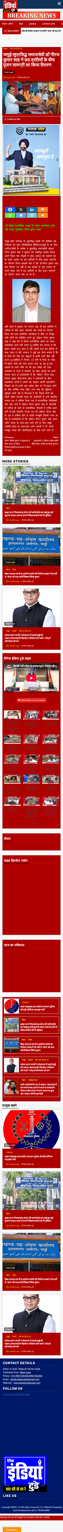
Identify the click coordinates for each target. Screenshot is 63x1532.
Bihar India (25, 1344)
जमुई (8, 603)
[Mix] (43, 181)
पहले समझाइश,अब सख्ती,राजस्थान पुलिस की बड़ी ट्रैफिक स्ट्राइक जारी (37, 980)
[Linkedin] (32, 181)
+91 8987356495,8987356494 (26, 1348)
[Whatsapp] (10, 187)
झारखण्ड (32, 24)
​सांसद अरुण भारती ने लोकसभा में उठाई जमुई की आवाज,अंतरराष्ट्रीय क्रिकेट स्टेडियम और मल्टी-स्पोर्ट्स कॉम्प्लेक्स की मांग (28, 610)
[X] (21, 181)
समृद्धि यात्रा (33, 1052)
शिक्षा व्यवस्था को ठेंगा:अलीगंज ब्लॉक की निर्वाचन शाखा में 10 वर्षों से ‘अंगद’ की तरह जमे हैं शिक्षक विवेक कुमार (31, 547)
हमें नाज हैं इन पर (16, 48)
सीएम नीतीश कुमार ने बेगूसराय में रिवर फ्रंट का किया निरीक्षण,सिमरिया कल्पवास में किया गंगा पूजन (17, 416)
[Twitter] (21, 187)
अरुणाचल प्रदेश (48, 24)
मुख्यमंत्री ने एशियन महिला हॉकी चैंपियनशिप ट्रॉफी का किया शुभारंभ (45, 413)
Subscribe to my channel (33, 672)
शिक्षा (14, 542)
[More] (43, 187)
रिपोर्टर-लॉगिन (7, 24)
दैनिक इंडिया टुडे (24, 77)
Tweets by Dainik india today (16, 1366)
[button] (35, 679)
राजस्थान (25, 974)
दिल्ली (14, 603)
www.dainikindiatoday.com (26, 1355)
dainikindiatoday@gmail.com (24, 1351)
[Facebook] (10, 181)
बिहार (21, 24)
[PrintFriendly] (32, 187)
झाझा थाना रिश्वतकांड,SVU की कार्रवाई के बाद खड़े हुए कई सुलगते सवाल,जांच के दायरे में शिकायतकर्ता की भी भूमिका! (29, 486)
